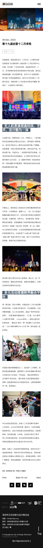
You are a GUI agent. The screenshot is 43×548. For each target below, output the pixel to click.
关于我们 (5, 527)
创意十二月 (8, 51)
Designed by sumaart (10, 537)
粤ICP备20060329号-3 (21, 541)
